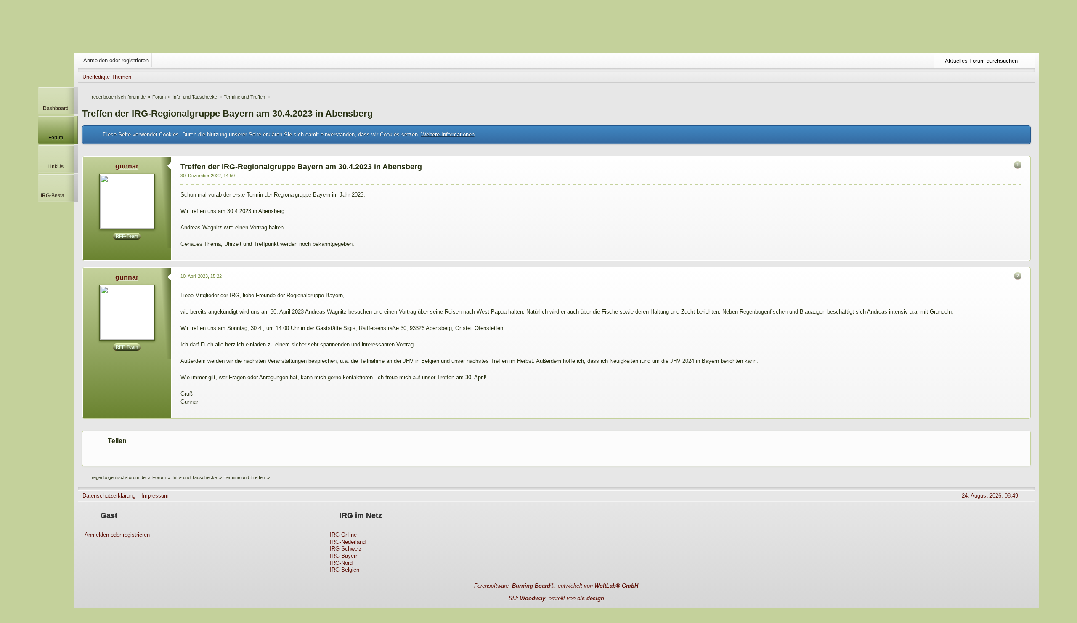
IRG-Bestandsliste (57, 195)
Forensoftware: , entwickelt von (556, 586)
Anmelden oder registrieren (116, 60)
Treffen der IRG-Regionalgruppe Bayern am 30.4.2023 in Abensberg (227, 113)
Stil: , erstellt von (556, 598)
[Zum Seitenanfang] (1023, 255)
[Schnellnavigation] (1017, 77)
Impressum (155, 496)
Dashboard (56, 108)
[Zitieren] (1010, 255)
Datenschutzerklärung (108, 496)
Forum (55, 137)
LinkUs (56, 166)
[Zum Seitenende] (1029, 77)
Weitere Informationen (448, 134)
